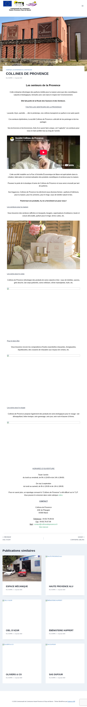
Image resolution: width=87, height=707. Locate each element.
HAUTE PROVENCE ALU (61, 586)
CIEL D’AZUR (7, 538)
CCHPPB (10, 78)
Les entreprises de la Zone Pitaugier (22, 69)
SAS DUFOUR (56, 674)
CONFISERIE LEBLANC (77, 538)
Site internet (43, 527)
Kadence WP (71, 701)
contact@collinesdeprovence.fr (45, 524)
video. (60, 495)
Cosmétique (9, 69)
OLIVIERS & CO (14, 674)
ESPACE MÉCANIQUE (17, 586)
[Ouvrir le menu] (82, 5)
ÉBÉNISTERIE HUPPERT (61, 630)
